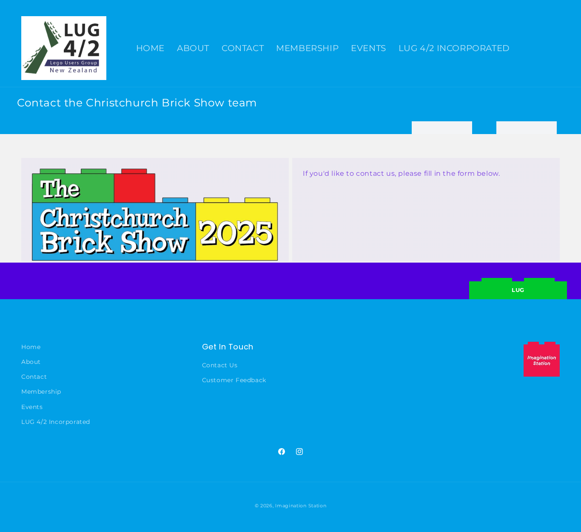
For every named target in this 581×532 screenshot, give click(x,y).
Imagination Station (300, 506)
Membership (41, 392)
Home (30, 347)
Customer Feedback (234, 380)
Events (32, 407)
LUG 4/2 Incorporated (55, 422)
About (31, 362)
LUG (518, 289)
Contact (34, 377)
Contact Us (220, 365)
